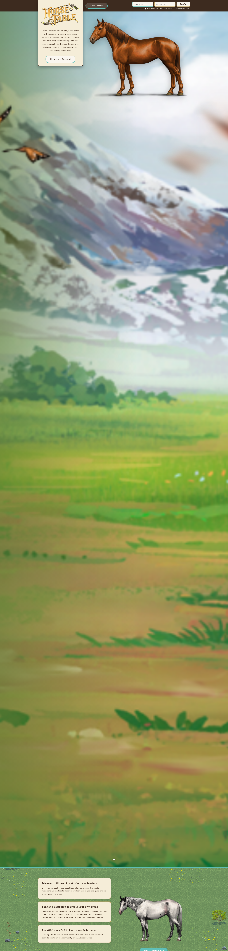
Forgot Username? (167, 8)
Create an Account (60, 59)
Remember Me (152, 8)
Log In (183, 4)
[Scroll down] (114, 859)
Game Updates (97, 5)
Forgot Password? (183, 8)
